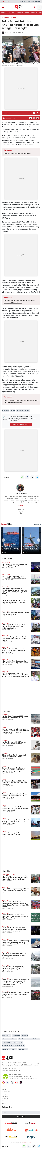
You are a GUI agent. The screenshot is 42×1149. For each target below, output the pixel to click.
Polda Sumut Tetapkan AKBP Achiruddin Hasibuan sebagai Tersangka (20, 25)
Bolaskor (12, 13)
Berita (13, 18)
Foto (3, 1101)
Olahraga (5, 1096)
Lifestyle (4, 1094)
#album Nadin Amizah (33, 1039)
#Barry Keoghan (23, 1049)
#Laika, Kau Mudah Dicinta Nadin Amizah (13, 1045)
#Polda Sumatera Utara (23, 410)
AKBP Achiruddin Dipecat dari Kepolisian (17, 153)
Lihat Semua (37, 524)
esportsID (20, 13)
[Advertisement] (21, 88)
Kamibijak (34, 13)
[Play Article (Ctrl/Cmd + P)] (30, 118)
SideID (27, 13)
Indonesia (6, 18)
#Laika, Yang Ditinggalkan (9, 1049)
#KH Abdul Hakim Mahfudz (9, 1039)
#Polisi (13, 410)
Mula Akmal (8, 32)
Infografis (5, 1098)
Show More (21, 505)
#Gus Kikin (25, 1035)
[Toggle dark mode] (39, 7)
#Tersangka (5, 410)
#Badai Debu (16, 1035)
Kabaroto (4, 13)
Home (4, 1087)
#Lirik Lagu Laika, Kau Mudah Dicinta (12, 1042)
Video (4, 1103)
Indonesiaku (6, 1091)
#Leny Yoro (22, 1039)
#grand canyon (6, 1035)
